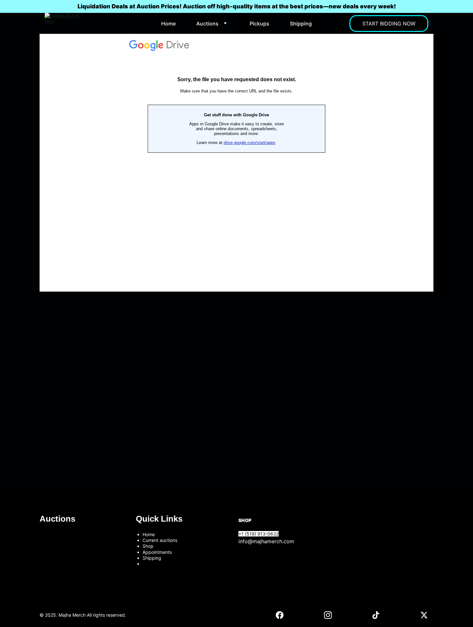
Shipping (301, 23)
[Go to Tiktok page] (376, 615)
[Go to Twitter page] (424, 615)
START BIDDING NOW (388, 23)
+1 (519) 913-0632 (258, 533)
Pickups (259, 23)
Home (168, 23)
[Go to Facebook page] (279, 615)
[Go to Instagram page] (328, 615)
